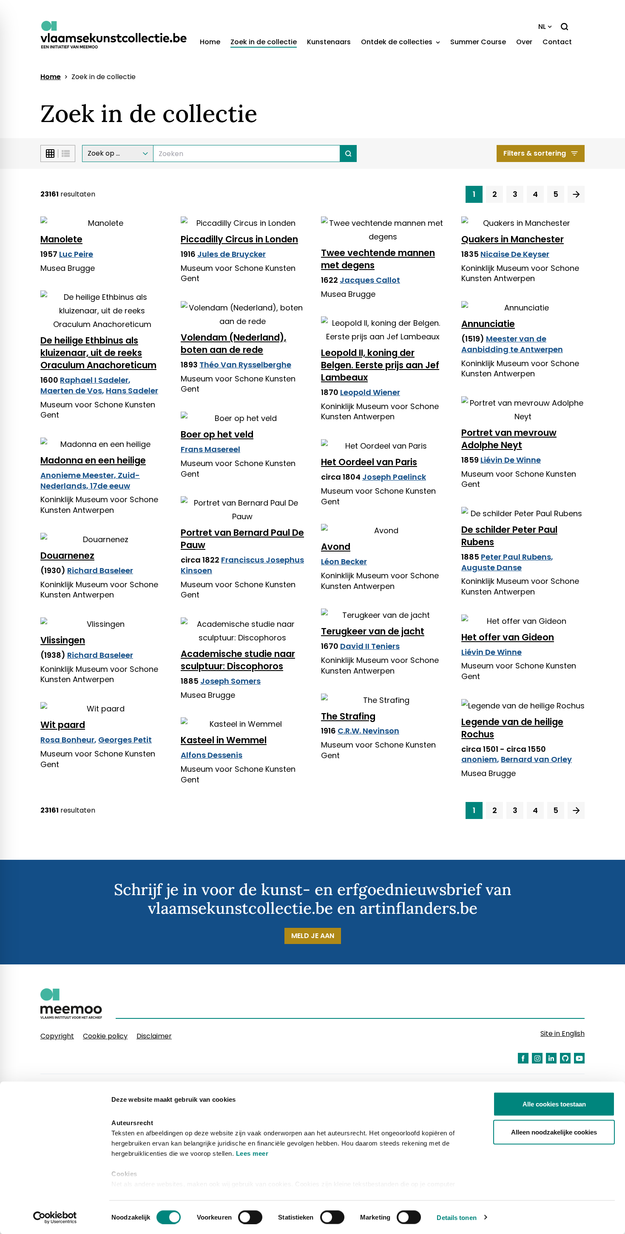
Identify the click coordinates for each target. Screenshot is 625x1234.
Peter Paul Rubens (516, 557)
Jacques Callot (370, 280)
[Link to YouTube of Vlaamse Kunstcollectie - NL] (579, 1058)
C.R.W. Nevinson (368, 730)
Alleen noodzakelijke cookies (554, 1131)
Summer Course (478, 42)
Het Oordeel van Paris (369, 462)
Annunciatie (488, 324)
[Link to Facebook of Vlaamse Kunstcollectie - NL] (523, 1058)
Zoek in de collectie (263, 42)
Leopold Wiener (370, 392)
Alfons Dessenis (211, 755)
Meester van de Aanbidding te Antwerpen (512, 344)
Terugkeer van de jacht (372, 631)
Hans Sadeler (132, 390)
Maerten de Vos (71, 390)
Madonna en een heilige (93, 460)
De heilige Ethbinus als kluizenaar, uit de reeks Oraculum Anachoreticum (98, 352)
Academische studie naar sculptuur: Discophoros (238, 660)
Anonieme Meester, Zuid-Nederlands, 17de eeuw (90, 480)
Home (210, 42)
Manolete (61, 239)
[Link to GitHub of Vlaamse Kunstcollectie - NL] (565, 1058)
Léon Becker (344, 561)
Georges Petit (125, 739)
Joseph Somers (230, 681)
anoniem (479, 759)
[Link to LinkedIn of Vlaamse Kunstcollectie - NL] (551, 1058)
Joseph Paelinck (394, 477)
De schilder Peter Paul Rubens (509, 535)
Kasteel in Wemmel (224, 740)
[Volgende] (576, 194)
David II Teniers (370, 646)
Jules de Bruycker (231, 254)
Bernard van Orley (536, 759)
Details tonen (456, 1217)
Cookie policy (105, 1036)
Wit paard (62, 725)
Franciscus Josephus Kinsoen (242, 565)
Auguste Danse (491, 567)
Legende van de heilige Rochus (512, 728)
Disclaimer (154, 1036)
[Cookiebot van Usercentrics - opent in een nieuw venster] (55, 1217)
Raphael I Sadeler (94, 380)
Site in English (562, 1033)
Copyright (57, 1036)
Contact (557, 42)
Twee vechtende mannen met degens (378, 259)
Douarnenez (67, 555)
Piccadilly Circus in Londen (239, 239)
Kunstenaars (329, 42)
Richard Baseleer (100, 570)
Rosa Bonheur (67, 739)
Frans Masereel (210, 449)
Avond (335, 546)
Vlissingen (62, 640)
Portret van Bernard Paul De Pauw (242, 538)
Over (524, 42)
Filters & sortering (534, 153)
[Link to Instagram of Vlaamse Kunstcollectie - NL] (537, 1058)
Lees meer (252, 1153)
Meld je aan (312, 936)
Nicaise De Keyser (514, 254)
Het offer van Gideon (507, 637)
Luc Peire (76, 254)
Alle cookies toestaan (554, 1104)
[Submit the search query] (348, 153)
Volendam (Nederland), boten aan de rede (233, 343)
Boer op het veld (217, 434)
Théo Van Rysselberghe (245, 364)
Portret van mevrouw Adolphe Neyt (509, 438)
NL (542, 26)
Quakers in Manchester (512, 239)
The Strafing (348, 716)
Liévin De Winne (510, 460)
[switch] (250, 1217)
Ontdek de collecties (397, 42)
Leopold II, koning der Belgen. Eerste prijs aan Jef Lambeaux (380, 365)
